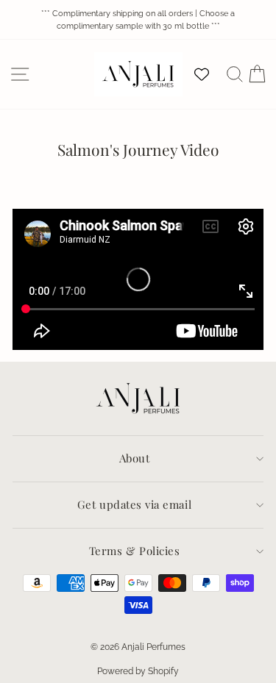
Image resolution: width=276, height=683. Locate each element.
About (134, 458)
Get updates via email (134, 504)
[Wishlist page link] (209, 74)
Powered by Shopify (138, 671)
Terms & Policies (134, 550)
